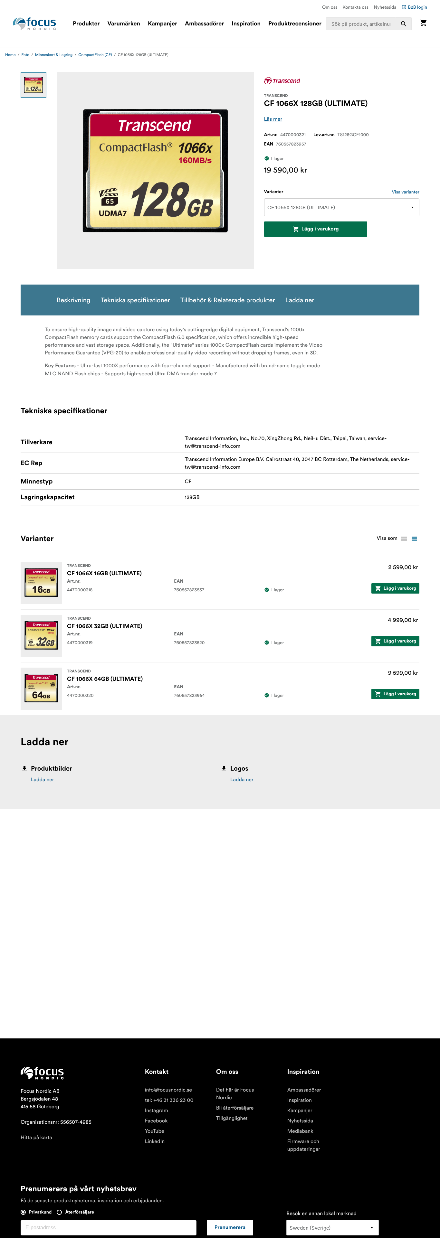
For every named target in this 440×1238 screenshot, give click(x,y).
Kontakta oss (356, 7)
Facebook (156, 1121)
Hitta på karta (36, 1137)
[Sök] (404, 23)
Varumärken (123, 24)
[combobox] (369, 23)
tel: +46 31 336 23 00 (169, 1100)
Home (10, 54)
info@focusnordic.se (168, 1090)
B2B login (417, 7)
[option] (33, 85)
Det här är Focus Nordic (235, 1094)
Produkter (86, 24)
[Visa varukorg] (423, 23)
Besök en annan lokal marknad (321, 1213)
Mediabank (300, 1131)
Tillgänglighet (232, 1118)
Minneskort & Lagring (54, 54)
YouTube (154, 1131)
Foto (25, 54)
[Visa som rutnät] (404, 539)
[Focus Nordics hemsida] (34, 23)
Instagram (156, 1110)
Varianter (273, 192)
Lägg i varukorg (320, 229)
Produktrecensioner (294, 24)
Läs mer (273, 119)
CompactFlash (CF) (95, 54)
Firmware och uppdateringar (303, 1145)
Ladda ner (42, 779)
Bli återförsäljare (235, 1108)
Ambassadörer (204, 24)
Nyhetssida (385, 7)
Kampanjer (162, 24)
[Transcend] (282, 80)
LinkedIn (155, 1141)
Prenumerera (230, 1227)
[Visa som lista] (414, 539)
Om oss (330, 7)
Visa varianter (405, 192)
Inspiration (246, 24)
